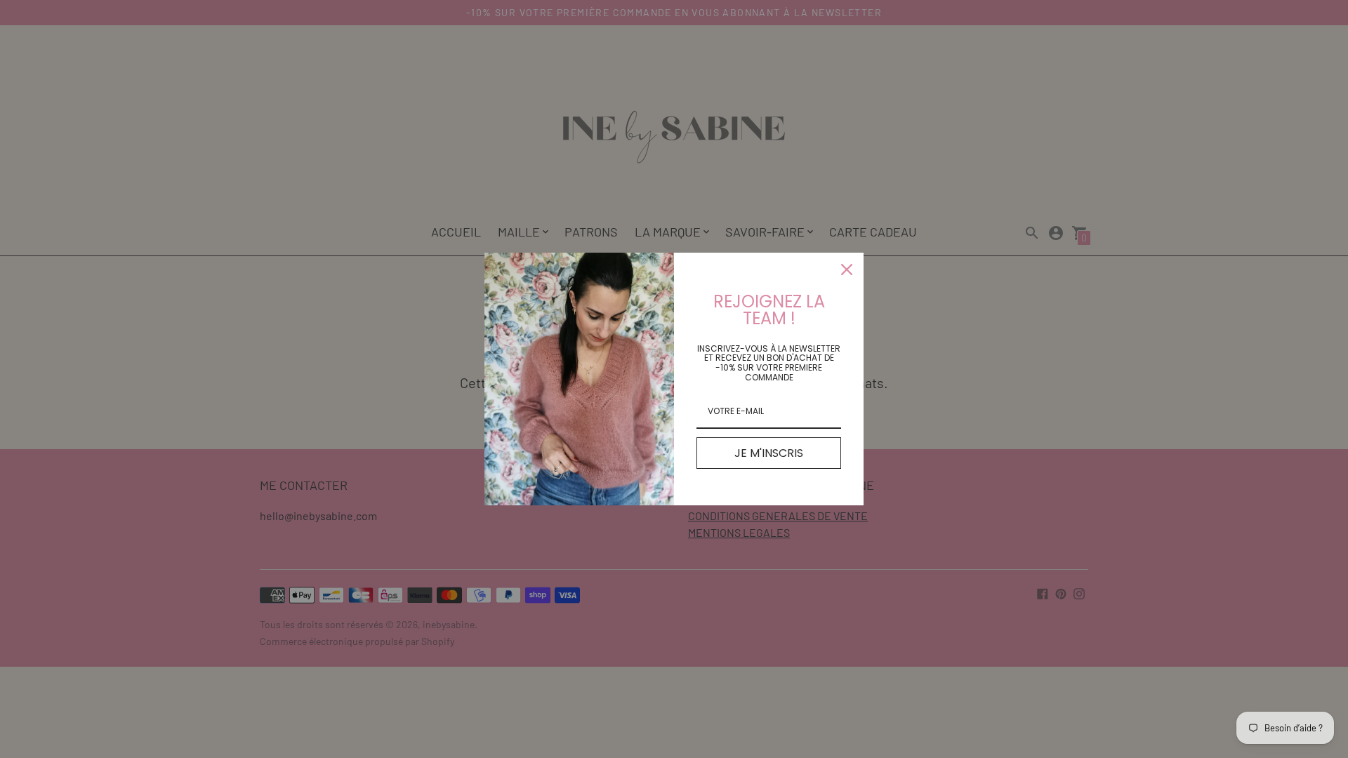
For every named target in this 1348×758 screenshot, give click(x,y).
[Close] (847, 269)
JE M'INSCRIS (768, 453)
